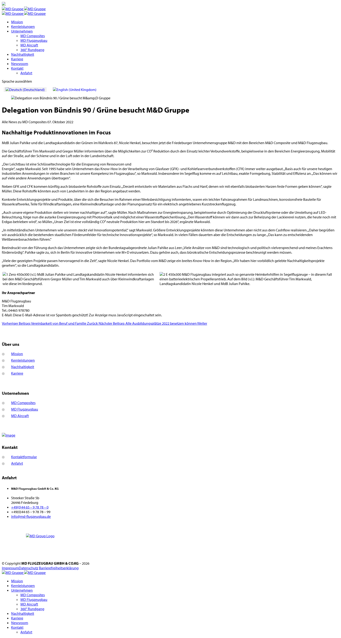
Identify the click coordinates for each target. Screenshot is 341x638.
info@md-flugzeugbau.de (31, 516)
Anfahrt (26, 73)
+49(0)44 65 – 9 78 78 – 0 (29, 507)
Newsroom (19, 63)
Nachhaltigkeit (22, 54)
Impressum (10, 568)
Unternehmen (22, 31)
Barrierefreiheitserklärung (59, 568)
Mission (17, 21)
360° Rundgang (32, 49)
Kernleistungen (23, 26)
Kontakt (17, 68)
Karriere (17, 59)
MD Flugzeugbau (33, 40)
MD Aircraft (29, 45)
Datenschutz (28, 568)
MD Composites (32, 35)
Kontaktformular (24, 456)
